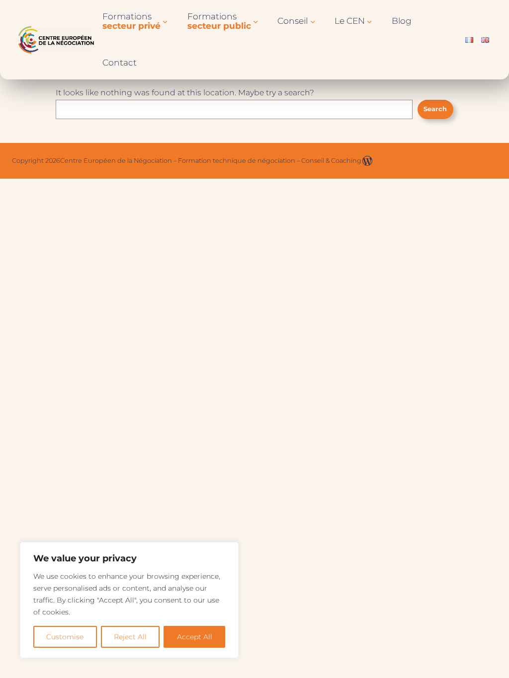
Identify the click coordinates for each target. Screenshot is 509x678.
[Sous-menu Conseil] (312, 21)
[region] (129, 600)
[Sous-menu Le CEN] (369, 21)
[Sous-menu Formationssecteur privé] (165, 21)
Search (435, 109)
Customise (65, 636)
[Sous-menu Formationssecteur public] (255, 21)
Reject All (130, 636)
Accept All (194, 636)
